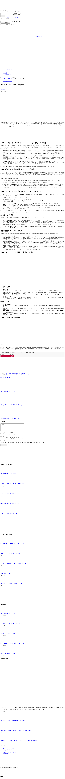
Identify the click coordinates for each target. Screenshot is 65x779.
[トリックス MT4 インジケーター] (4, 510)
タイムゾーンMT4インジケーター (10, 418)
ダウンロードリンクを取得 (7, 356)
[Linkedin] (34, 96)
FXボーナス (5, 73)
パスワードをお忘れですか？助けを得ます (10, 17)
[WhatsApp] (21, 96)
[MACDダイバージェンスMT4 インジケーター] (4, 717)
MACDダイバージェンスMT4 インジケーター (13, 720)
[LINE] (12, 96)
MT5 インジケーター (7, 70)
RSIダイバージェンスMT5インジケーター (12, 583)
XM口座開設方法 (7, 74)
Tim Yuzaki (3, 89)
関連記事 (3, 377)
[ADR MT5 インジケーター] (4, 570)
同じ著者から (8, 377)
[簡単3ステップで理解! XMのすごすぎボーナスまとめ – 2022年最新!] (4, 737)
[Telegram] (25, 96)
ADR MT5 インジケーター (8, 573)
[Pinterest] (30, 96)
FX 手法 (5, 72)
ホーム (2, 78)
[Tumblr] (44, 96)
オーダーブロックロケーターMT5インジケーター (14, 563)
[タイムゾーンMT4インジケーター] (7, 416)
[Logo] (18, 55)
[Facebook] (3, 96)
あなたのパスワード (16, 14)
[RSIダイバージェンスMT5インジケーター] (4, 580)
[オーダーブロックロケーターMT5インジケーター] (4, 560)
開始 (2, 776)
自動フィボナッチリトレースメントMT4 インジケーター (16, 730)
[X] (7, 96)
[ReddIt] (39, 96)
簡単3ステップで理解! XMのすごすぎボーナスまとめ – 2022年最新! (19, 740)
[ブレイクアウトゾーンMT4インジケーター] (7, 402)
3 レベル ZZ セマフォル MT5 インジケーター (13, 543)
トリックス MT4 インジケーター (9, 513)
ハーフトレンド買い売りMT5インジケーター (15, 373)
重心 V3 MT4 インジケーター (8, 391)
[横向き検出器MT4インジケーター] (4, 500)
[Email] (16, 96)
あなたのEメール (16, 21)
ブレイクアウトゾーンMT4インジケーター (12, 405)
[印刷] (53, 96)
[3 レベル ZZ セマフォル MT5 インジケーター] (4, 540)
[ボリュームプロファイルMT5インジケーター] (4, 550)
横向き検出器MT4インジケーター (10, 503)
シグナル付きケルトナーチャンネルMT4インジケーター (17, 374)
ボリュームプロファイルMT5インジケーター (13, 553)
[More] (57, 95)
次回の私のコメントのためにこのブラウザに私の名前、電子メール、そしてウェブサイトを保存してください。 (27, 442)
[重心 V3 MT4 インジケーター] (7, 388)
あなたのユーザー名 (16, 13)
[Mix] (48, 96)
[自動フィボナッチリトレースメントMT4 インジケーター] (4, 727)
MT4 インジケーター (7, 69)
